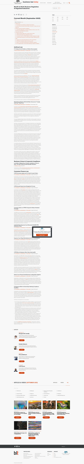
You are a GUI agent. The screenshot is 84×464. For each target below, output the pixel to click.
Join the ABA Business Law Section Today (42, 235)
